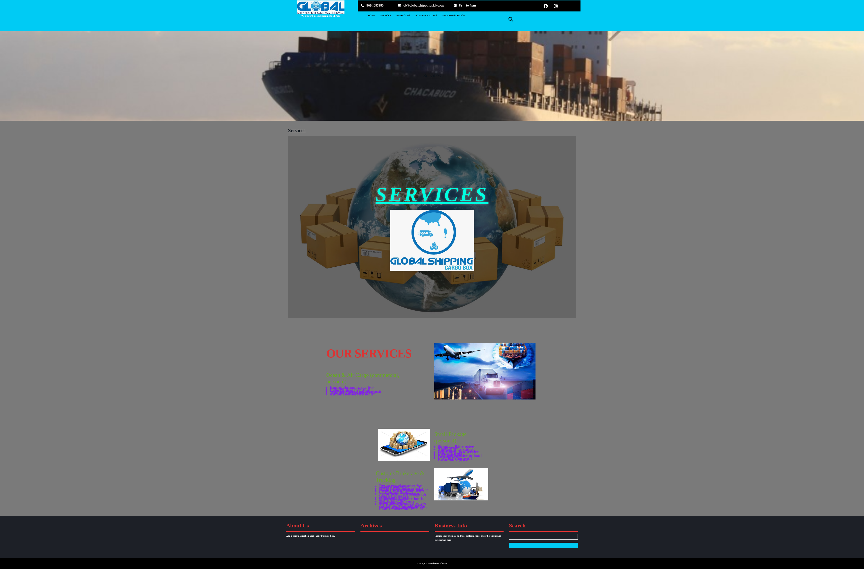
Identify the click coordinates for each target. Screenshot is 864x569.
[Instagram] (557, 6)
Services (385, 15)
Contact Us (403, 15)
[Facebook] (547, 6)
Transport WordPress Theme (432, 563)
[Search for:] (543, 538)
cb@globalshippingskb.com (423, 5)
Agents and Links (426, 15)
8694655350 (375, 5)
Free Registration (453, 15)
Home (371, 15)
